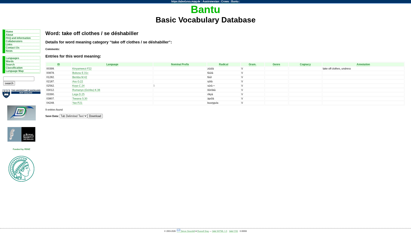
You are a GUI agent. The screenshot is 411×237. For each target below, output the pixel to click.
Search (10, 64)
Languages (12, 58)
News (9, 50)
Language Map (15, 71)
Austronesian (211, 1)
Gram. (252, 64)
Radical (223, 64)
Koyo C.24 (78, 85)
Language (112, 64)
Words (10, 61)
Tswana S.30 (79, 98)
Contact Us (12, 47)
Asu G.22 (77, 81)
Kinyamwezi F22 (82, 68)
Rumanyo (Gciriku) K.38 (86, 90)
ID (58, 64)
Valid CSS (233, 231)
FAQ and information (18, 38)
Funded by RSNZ (21, 149)
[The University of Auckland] (21, 95)
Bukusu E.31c (80, 72)
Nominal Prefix (180, 64)
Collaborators (14, 41)
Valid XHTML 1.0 (219, 231)
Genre (276, 64)
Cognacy (305, 64)
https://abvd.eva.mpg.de (185, 1)
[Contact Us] (179, 231)
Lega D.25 (78, 94)
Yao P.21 (77, 102)
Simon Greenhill (188, 231)
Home (9, 31)
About (9, 34)
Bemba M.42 (79, 77)
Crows (225, 1)
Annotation (363, 64)
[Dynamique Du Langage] (21, 114)
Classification (14, 67)
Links (9, 44)
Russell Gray (203, 231)
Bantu (234, 1)
